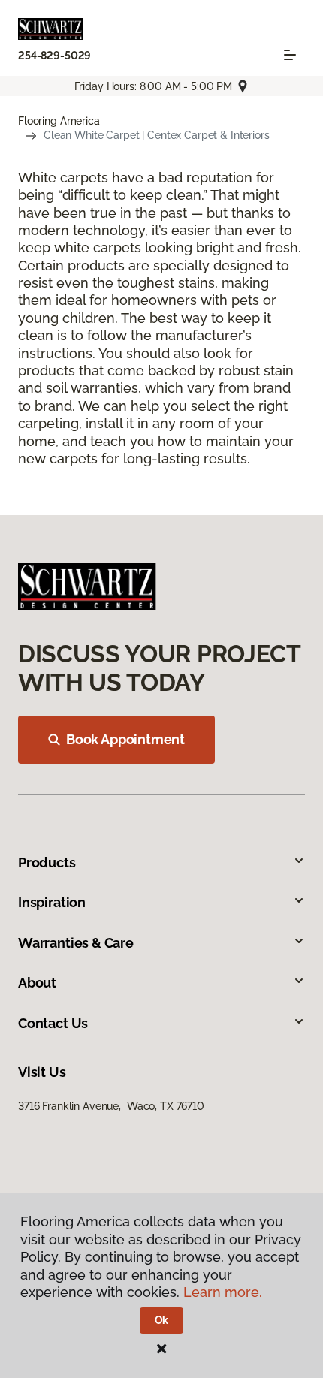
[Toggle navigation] (290, 55)
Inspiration (52, 902)
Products (47, 862)
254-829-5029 (54, 56)
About (37, 983)
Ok (162, 1320)
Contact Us (53, 1023)
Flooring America (59, 121)
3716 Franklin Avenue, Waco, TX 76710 (111, 1106)
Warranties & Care (76, 943)
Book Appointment (125, 739)
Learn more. (222, 1292)
